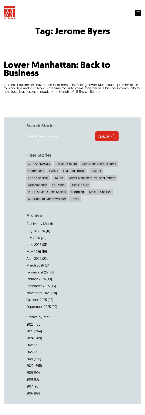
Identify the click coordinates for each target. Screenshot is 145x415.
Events (53, 171)
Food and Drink (38, 178)
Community (36, 171)
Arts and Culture (66, 164)
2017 (29, 386)
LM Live (59, 178)
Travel (75, 199)
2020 (30, 365)
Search (103, 136)
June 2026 (33, 244)
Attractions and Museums (99, 164)
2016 (29, 393)
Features (96, 171)
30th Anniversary (39, 164)
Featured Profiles (74, 171)
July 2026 (33, 238)
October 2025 (36, 300)
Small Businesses (100, 192)
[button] (138, 13)
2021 (29, 359)
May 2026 (33, 251)
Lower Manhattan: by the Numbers (92, 178)
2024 (30, 338)
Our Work (58, 185)
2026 (30, 324)
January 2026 (36, 279)
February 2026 (37, 272)
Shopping (77, 192)
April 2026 (33, 258)
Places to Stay (80, 185)
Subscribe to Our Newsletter (47, 199)
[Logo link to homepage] (9, 13)
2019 (29, 372)
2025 (29, 331)
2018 (29, 379)
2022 (29, 352)
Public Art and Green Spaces (47, 192)
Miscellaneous (37, 185)
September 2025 (38, 307)
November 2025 (38, 293)
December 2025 (38, 286)
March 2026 (35, 265)
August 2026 (35, 231)
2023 (29, 345)
